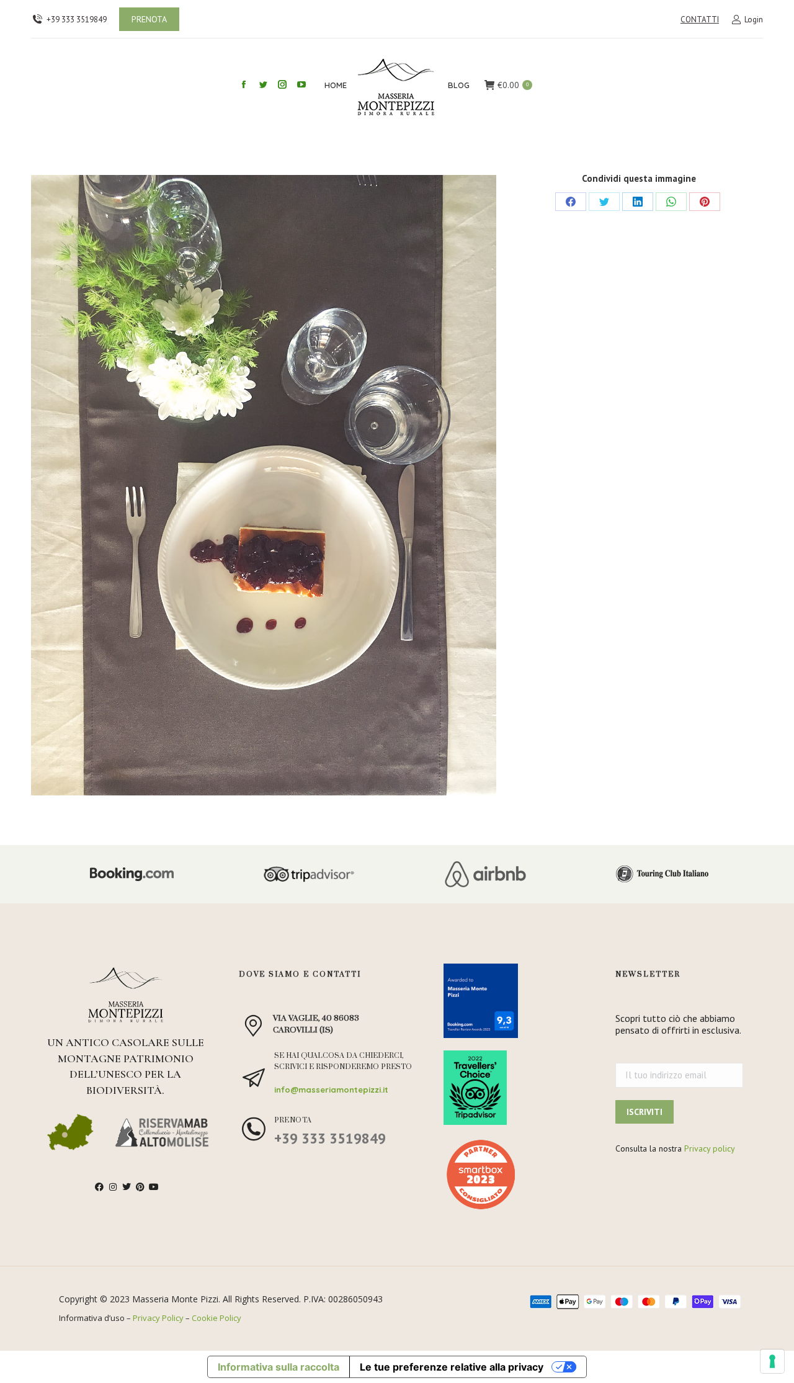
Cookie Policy (216, 1317)
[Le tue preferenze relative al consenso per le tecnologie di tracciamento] (772, 1361)
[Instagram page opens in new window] (282, 84)
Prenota (293, 1120)
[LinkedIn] (637, 201)
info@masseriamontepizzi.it (331, 1089)
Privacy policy (709, 1148)
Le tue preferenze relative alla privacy (451, 1367)
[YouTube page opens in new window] (301, 84)
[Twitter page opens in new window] (263, 84)
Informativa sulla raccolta (278, 1367)
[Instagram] (113, 1187)
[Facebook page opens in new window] (244, 84)
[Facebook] (570, 201)
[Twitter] (604, 201)
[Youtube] (153, 1187)
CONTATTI (699, 19)
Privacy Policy (158, 1317)
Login (753, 19)
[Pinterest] (704, 201)
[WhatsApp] (671, 201)
